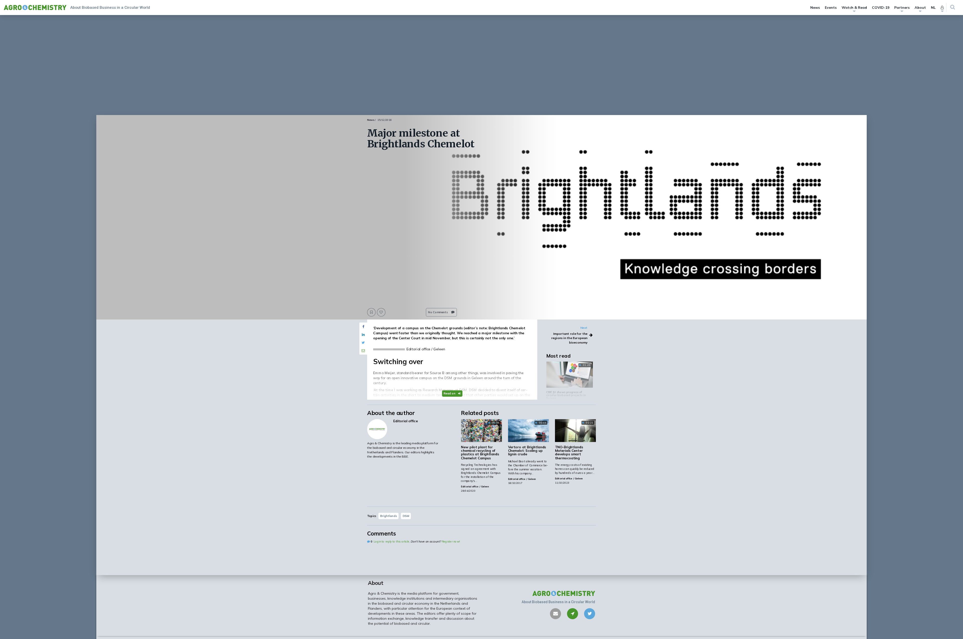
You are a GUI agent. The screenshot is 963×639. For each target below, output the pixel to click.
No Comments (438, 312)
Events (831, 7)
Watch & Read (854, 7)
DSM (406, 515)
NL (933, 7)
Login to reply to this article (391, 541)
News (815, 7)
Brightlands (388, 515)
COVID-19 (880, 7)
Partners (902, 7)
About (920, 7)
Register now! (451, 541)
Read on (450, 393)
